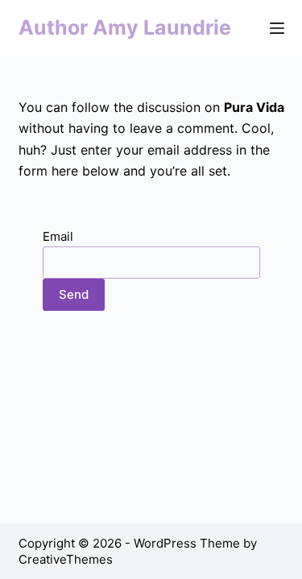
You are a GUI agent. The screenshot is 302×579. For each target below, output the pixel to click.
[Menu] (277, 28)
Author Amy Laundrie (125, 27)
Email (58, 236)
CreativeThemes (66, 559)
